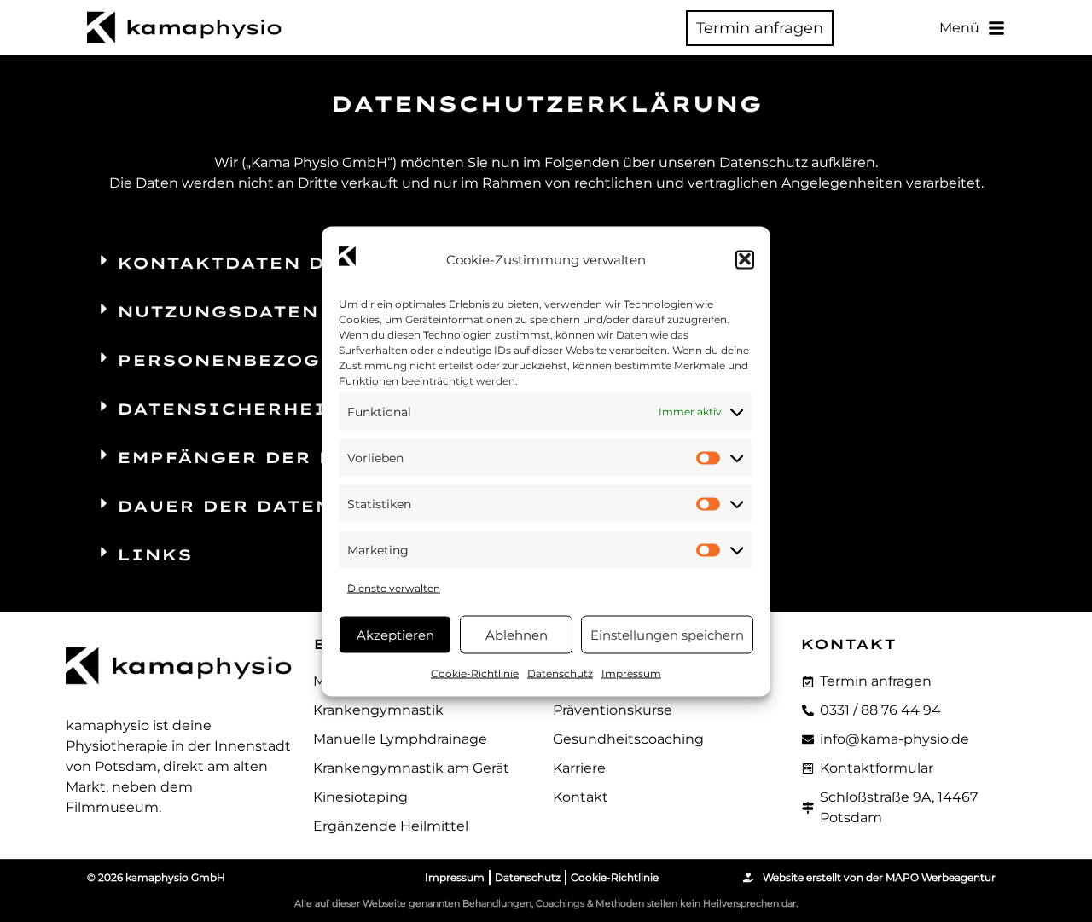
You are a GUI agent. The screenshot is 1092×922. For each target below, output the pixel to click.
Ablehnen (516, 634)
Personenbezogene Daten (283, 360)
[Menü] (996, 28)
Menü (959, 28)
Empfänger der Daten (255, 457)
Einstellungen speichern (667, 634)
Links (154, 555)
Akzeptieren (395, 634)
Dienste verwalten (393, 587)
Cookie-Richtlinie (475, 672)
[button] (744, 259)
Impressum (631, 672)
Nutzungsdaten (217, 312)
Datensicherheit (228, 409)
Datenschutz (560, 672)
